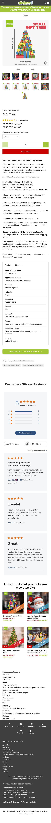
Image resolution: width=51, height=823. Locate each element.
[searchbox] (14, 444)
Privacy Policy (7, 767)
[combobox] (37, 450)
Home (25, 15)
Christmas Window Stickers (11, 365)
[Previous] (18, 69)
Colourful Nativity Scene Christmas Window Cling (37, 652)
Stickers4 (12, 812)
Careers (5, 764)
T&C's (4, 769)
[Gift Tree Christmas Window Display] (25, 43)
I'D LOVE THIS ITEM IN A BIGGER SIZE (25, 351)
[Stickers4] (25, 3)
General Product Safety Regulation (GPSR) (17, 755)
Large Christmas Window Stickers (33, 365)
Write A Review (25, 433)
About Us (5, 745)
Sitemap (5, 771)
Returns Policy (7, 750)
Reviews (5, 757)
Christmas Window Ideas (12, 257)
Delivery (5, 747)
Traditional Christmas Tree (11, 652)
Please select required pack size (15, 132)
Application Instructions (11, 752)
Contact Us (6, 759)
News (4, 762)
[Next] (33, 69)
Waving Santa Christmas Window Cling (37, 617)
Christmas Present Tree (12, 616)
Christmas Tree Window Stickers (23, 361)
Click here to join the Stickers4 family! (25, 779)
